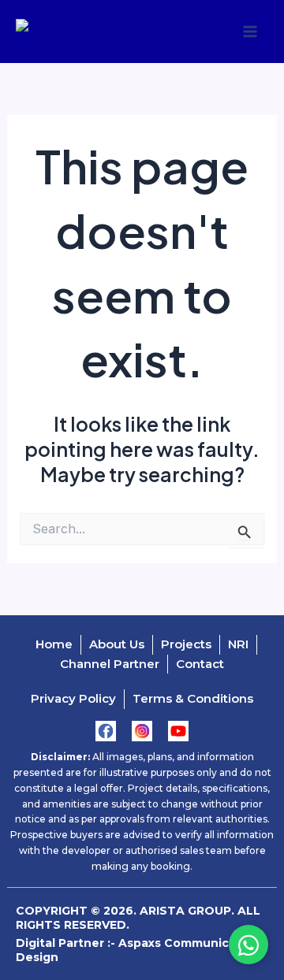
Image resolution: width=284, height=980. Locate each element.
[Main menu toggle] (249, 31)
